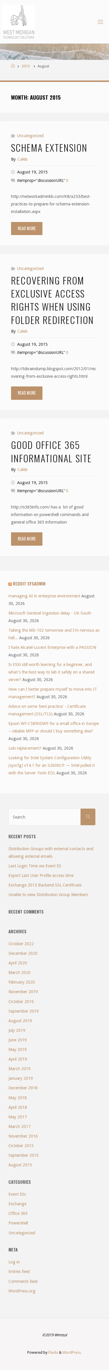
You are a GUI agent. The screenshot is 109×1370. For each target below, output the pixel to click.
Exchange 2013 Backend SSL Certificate (44, 885)
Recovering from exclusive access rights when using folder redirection (52, 300)
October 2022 (21, 943)
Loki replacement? (25, 748)
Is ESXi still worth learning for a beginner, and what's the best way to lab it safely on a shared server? (51, 672)
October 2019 (21, 1001)
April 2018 (17, 1107)
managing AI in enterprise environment (44, 596)
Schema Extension (49, 147)
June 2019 (17, 1040)
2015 (26, 66)
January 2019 (20, 1078)
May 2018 (17, 1097)
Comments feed (22, 1281)
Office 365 (18, 1213)
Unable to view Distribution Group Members (48, 894)
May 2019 (17, 1049)
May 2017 (17, 1117)
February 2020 (21, 982)
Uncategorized (30, 135)
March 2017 (19, 1126)
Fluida (52, 1352)
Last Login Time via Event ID (34, 866)
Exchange (17, 1203)
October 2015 (21, 1145)
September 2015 (23, 1155)
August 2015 (20, 1165)
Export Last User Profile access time (41, 875)
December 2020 (22, 953)
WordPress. (72, 1352)
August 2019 (20, 1020)
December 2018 (22, 1088)
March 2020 (19, 972)
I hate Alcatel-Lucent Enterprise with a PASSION (52, 647)
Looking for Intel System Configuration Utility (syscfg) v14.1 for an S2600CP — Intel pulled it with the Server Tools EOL (51, 765)
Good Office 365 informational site (51, 451)
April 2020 (17, 963)
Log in (14, 1262)
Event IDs (17, 1194)
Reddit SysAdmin (29, 584)
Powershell (18, 1223)
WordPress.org (21, 1291)
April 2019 (17, 1059)
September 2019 (23, 1011)
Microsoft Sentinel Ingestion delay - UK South (49, 613)
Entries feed (19, 1271)
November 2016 (23, 1136)
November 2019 (23, 991)
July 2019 (16, 1030)
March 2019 (19, 1068)
